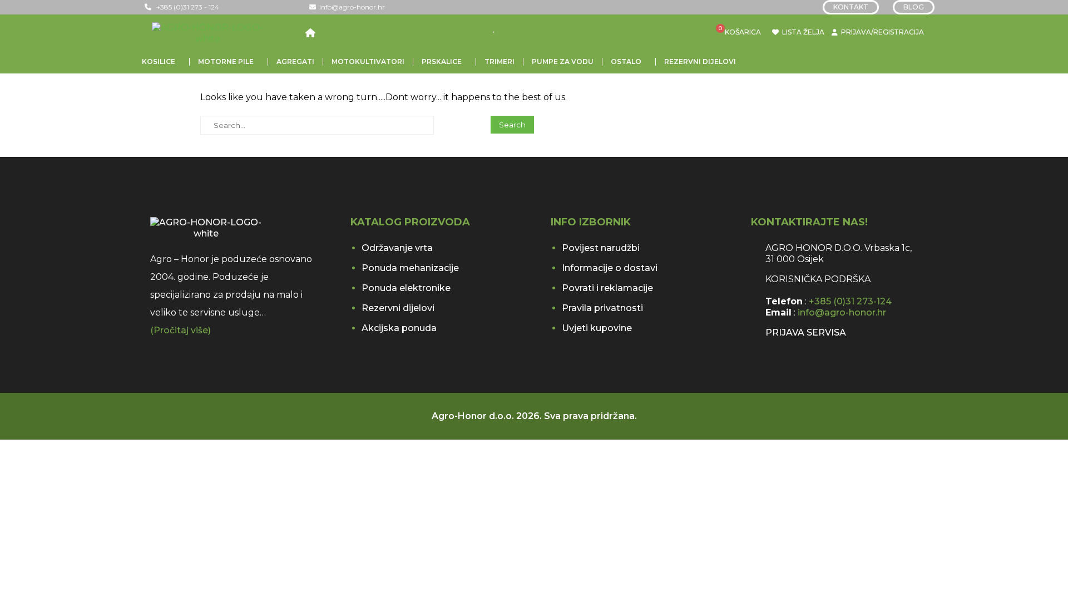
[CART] (725, 32)
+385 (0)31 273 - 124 (185, 7)
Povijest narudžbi (601, 248)
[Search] (506, 32)
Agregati (295, 61)
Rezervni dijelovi (700, 61)
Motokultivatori (368, 61)
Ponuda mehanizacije (410, 268)
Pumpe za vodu (563, 61)
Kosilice (158, 61)
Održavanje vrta (397, 248)
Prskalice (442, 61)
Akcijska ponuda (399, 328)
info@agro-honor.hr (350, 7)
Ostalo (626, 61)
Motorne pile (226, 61)
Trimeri (499, 61)
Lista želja (801, 32)
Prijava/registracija (882, 32)
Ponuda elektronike (406, 288)
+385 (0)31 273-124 (850, 301)
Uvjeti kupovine (597, 328)
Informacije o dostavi (609, 268)
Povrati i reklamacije (607, 288)
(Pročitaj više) (180, 330)
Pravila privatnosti (602, 308)
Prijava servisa (805, 332)
